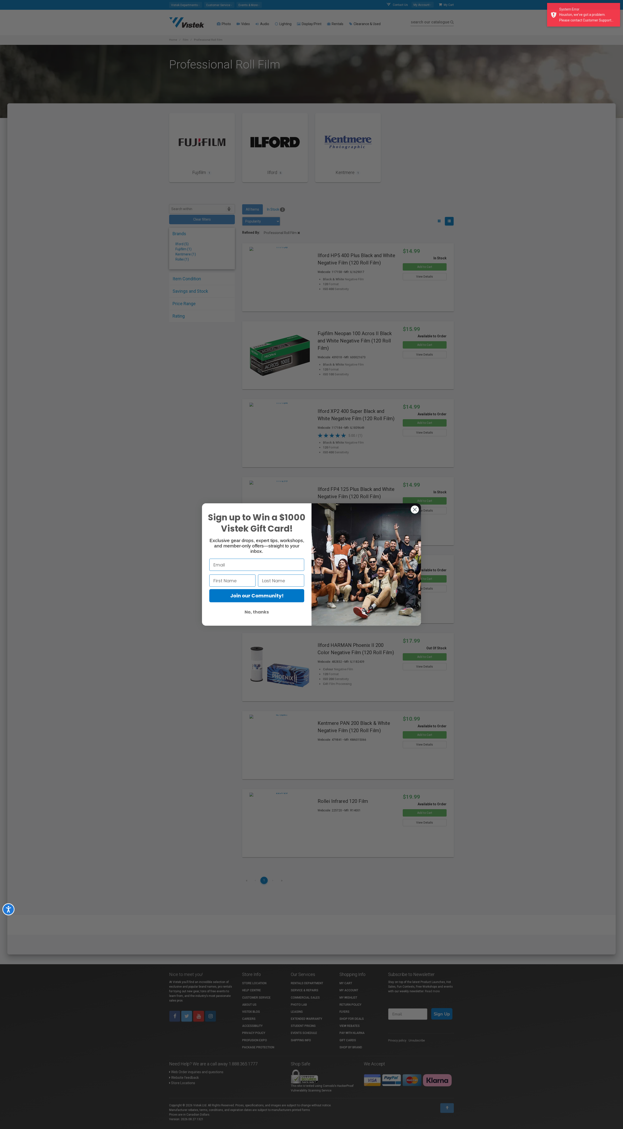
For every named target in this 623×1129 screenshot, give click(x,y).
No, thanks (257, 612)
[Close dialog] (415, 509)
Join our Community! (257, 595)
